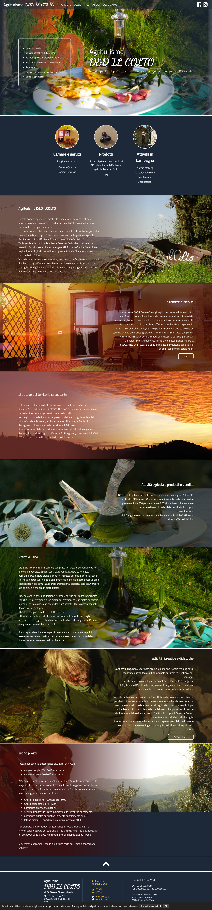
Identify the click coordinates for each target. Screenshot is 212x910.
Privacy (98, 889)
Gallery (79, 5)
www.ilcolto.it (101, 899)
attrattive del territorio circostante (43, 62)
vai (185, 356)
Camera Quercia (67, 167)
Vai (106, 175)
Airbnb (87, 835)
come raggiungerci (35, 76)
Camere (66, 5)
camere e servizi (34, 48)
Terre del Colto (66, 243)
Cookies (98, 891)
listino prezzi (32, 67)
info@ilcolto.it (26, 831)
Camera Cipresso (67, 172)
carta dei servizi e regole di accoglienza (45, 72)
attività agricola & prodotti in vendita (44, 57)
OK (166, 906)
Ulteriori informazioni (150, 906)
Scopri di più (180, 737)
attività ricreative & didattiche (40, 53)
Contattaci (93, 5)
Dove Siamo (110, 5)
